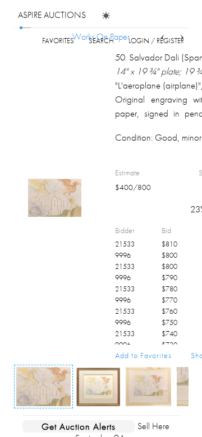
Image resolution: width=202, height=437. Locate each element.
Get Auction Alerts (79, 426)
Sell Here (153, 426)
